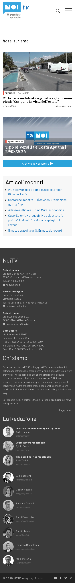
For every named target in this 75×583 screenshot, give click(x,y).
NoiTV (14, 578)
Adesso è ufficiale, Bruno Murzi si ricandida (36, 210)
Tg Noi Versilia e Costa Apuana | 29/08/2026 (35, 149)
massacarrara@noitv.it (17, 324)
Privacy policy (26, 578)
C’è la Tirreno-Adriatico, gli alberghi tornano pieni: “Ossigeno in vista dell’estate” (37, 99)
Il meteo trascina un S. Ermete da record (35, 230)
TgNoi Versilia (15, 141)
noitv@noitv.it (12, 284)
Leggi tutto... (65, 410)
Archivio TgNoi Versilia (36, 163)
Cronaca (10, 93)
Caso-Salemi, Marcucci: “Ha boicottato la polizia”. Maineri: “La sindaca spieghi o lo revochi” (35, 220)
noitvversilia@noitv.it (16, 306)
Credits (39, 578)
